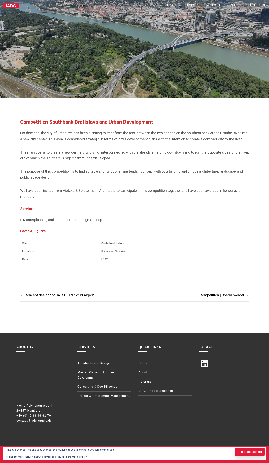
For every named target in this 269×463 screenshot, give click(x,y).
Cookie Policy (79, 457)
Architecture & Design (93, 363)
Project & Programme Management (103, 396)
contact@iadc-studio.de (34, 420)
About (172, 5)
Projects (212, 5)
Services (191, 5)
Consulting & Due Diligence (97, 386)
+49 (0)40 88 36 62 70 (33, 415)
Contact (249, 5)
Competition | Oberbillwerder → (224, 295)
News (231, 5)
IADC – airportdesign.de (156, 391)
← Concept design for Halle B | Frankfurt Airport (57, 295)
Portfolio (145, 381)
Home (142, 363)
